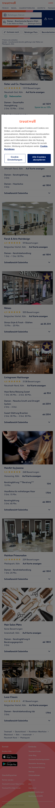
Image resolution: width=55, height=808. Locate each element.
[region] (27, 140)
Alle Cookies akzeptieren (39, 158)
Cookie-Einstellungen (15, 158)
